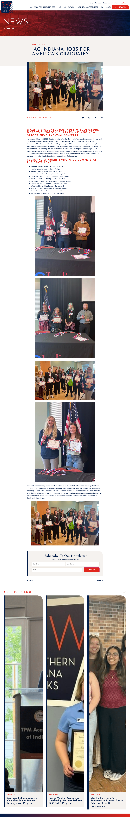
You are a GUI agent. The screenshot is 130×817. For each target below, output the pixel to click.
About (86, 3)
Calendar (98, 3)
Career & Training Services (42, 7)
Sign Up (91, 569)
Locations (106, 3)
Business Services (66, 7)
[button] (83, 117)
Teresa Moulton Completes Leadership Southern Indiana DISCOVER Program (23, 801)
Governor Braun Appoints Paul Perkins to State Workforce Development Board (105, 802)
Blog (91, 3)
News (15, 22)
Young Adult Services (88, 7)
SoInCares (105, 7)
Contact (115, 3)
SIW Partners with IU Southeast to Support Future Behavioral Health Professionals (65, 802)
